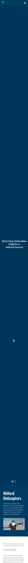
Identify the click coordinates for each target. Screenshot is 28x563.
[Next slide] (13, 341)
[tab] (12, 481)
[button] (14, 524)
